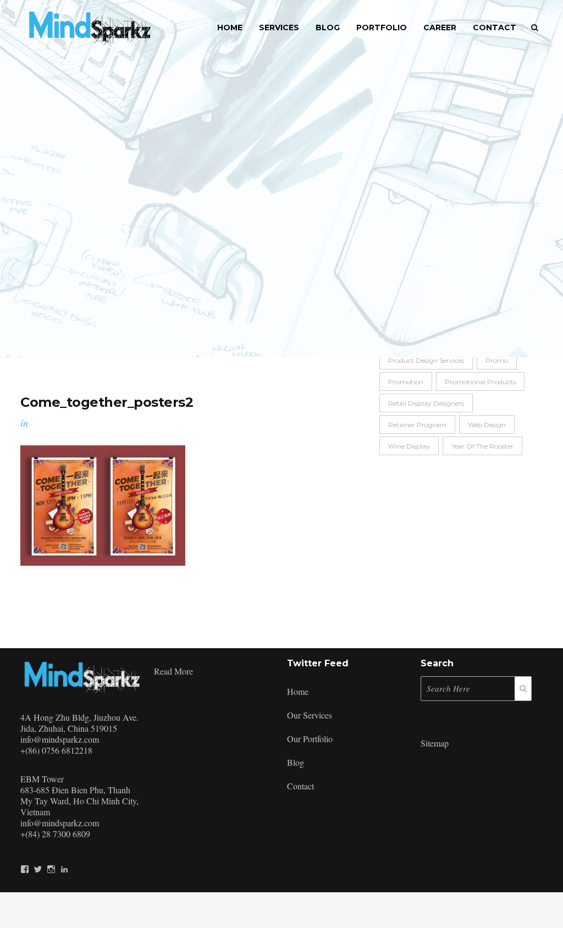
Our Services (309, 715)
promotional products (480, 382)
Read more (173, 670)
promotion (405, 382)
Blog (295, 762)
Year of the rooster (482, 446)
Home (297, 691)
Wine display (409, 446)
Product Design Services (426, 360)
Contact (300, 786)
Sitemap (435, 743)
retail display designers (426, 403)
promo (496, 360)
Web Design (487, 425)
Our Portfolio (310, 738)
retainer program (417, 425)
